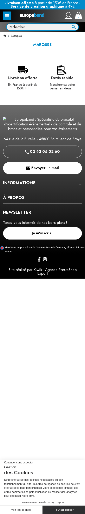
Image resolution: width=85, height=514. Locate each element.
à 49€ (43, 6)
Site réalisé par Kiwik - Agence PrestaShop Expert (42, 271)
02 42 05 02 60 (44, 151)
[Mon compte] (68, 15)
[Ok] (74, 26)
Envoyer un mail (44, 168)
